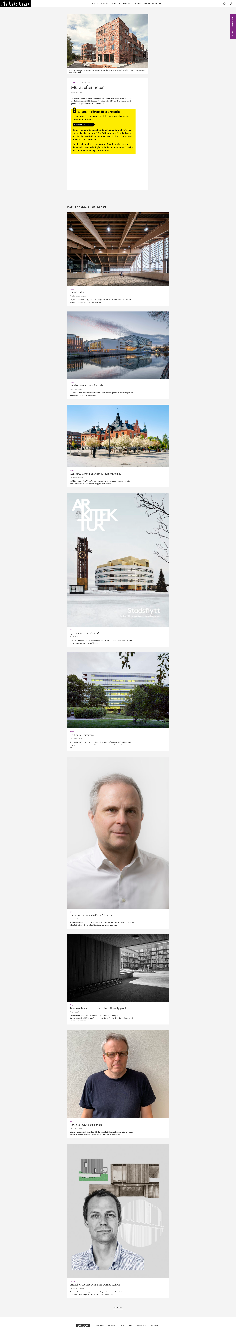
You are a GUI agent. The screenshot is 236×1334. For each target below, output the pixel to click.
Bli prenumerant (233, 22)
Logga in (233, 33)
